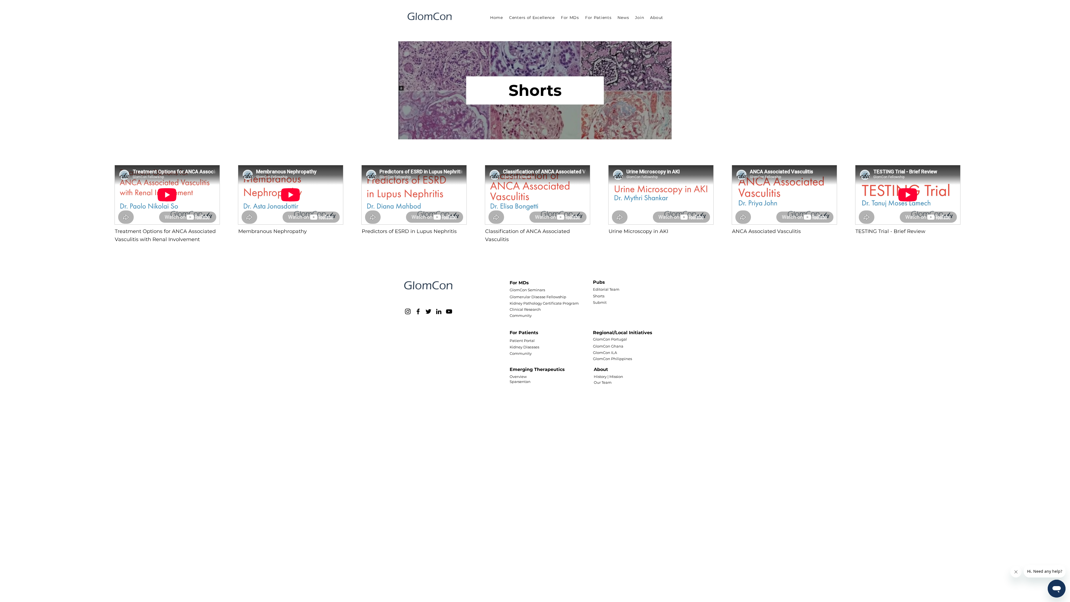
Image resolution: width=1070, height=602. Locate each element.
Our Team (603, 382)
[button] (570, 17)
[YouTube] (449, 311)
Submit (600, 302)
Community (521, 315)
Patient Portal (522, 340)
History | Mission (608, 376)
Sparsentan (520, 381)
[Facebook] (418, 311)
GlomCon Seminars (527, 290)
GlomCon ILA (605, 352)
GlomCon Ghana (608, 346)
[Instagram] (408, 311)
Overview (518, 376)
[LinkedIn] (438, 311)
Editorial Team (606, 289)
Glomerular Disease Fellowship (538, 297)
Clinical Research (525, 309)
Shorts (598, 296)
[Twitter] (428, 311)
